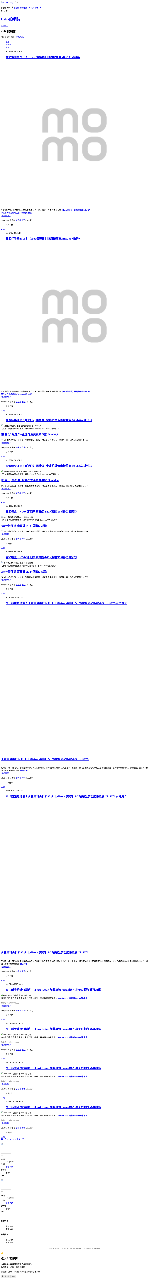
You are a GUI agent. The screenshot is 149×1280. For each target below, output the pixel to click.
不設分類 (20, 37)
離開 (13, 1276)
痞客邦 (18, 220)
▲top (3, 229)
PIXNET (57, 1248)
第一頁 (4, 1139)
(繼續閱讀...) (6, 216)
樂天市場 (23, 771)
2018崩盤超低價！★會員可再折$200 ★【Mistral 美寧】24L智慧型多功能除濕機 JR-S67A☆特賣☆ (66, 603)
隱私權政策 (87, 1248)
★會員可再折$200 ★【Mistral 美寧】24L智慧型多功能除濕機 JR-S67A (45, 759)
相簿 (7, 42)
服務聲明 (97, 1248)
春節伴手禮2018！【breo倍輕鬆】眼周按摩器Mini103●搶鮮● (43, 57)
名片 (7, 47)
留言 (23, 220)
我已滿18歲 (6, 1276)
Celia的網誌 (10, 19)
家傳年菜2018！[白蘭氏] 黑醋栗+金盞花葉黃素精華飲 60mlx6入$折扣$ (49, 420)
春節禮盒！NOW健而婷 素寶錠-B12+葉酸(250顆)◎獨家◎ (41, 511)
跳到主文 (4, 26)
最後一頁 (20, 1139)
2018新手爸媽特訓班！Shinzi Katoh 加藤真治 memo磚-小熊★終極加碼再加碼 (53, 989)
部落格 (8, 45)
